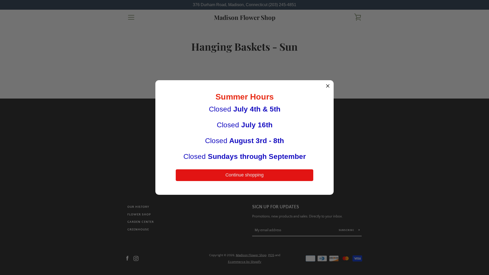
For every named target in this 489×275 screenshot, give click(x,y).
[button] (328, 86)
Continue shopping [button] (244, 174)
